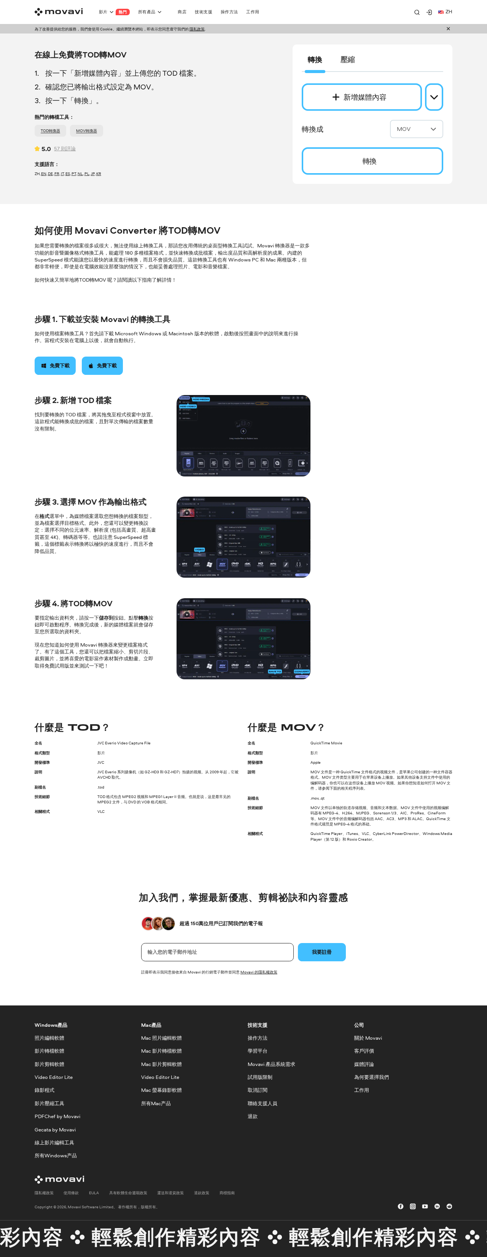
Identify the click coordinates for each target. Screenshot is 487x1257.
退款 (253, 1116)
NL (80, 173)
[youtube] (425, 1206)
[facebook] (401, 1206)
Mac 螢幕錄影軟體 (161, 1090)
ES (67, 173)
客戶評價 (364, 1051)
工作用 (361, 1090)
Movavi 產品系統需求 (271, 1064)
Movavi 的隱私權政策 (258, 972)
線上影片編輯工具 (54, 1142)
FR (56, 173)
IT (62, 173)
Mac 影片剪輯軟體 (161, 1064)
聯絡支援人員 (262, 1103)
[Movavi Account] (429, 12)
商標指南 (227, 1192)
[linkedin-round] (437, 1206)
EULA (94, 1192)
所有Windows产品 (56, 1155)
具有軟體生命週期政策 (128, 1192)
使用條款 (71, 1192)
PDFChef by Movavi (57, 1116)
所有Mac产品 (156, 1103)
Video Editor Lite (54, 1077)
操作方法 (257, 1038)
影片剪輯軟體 (49, 1064)
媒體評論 (364, 1064)
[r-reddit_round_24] (449, 1206)
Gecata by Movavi (55, 1129)
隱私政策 (197, 29)
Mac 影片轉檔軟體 (161, 1051)
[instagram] (413, 1206)
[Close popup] (448, 29)
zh (449, 11)
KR (98, 173)
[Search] (417, 12)
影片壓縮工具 (49, 1103)
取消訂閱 (257, 1090)
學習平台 (257, 1051)
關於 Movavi (368, 1038)
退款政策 (201, 1192)
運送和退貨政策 (170, 1192)
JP (93, 173)
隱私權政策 (44, 1192)
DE (50, 173)
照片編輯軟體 (49, 1038)
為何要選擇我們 (371, 1077)
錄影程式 (44, 1090)
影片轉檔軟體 (49, 1051)
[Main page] (59, 12)
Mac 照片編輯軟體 (161, 1038)
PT (74, 173)
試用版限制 (260, 1077)
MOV (404, 129)
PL (86, 173)
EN (43, 173)
